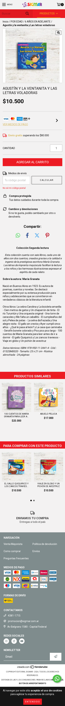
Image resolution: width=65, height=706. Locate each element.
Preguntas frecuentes (16, 558)
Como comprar (12, 551)
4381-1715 (14, 615)
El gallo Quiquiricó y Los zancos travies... (16, 485)
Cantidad (9, 148)
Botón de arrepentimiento (32, 683)
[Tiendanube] (32, 668)
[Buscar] (27, 14)
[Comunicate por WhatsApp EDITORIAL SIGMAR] (57, 679)
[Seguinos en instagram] (6, 641)
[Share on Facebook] (27, 235)
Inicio (5, 21)
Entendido (32, 701)
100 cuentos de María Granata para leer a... (16, 415)
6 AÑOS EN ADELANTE (38, 21)
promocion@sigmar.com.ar (23, 621)
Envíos (36, 551)
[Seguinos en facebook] (14, 641)
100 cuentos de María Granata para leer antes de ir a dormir (32, 334)
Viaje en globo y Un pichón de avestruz (24, 340)
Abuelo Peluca (48, 414)
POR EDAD (17, 21)
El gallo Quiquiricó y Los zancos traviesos (35, 337)
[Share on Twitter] (37, 235)
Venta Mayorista (13, 544)
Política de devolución (44, 544)
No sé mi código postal (14, 188)
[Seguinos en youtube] (22, 641)
